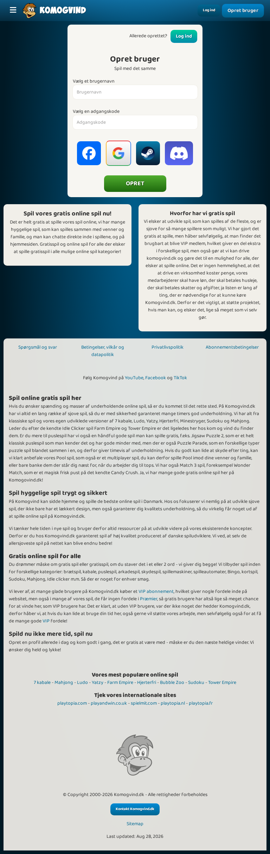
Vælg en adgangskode (96, 111)
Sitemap (135, 824)
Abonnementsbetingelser (232, 347)
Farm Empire (120, 682)
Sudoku (196, 682)
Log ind (209, 10)
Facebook (155, 378)
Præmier (148, 599)
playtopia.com (72, 703)
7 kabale (42, 682)
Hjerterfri (146, 682)
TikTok (180, 378)
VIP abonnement (156, 591)
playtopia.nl (173, 703)
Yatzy (97, 682)
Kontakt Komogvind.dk (135, 809)
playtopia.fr (201, 703)
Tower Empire (222, 682)
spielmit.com (144, 703)
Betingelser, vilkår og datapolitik (102, 350)
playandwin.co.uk (109, 703)
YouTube (134, 378)
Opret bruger (243, 10)
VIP (46, 621)
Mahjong (63, 682)
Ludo (82, 682)
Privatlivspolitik (168, 347)
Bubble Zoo (172, 682)
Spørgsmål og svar (37, 347)
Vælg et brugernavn (94, 81)
